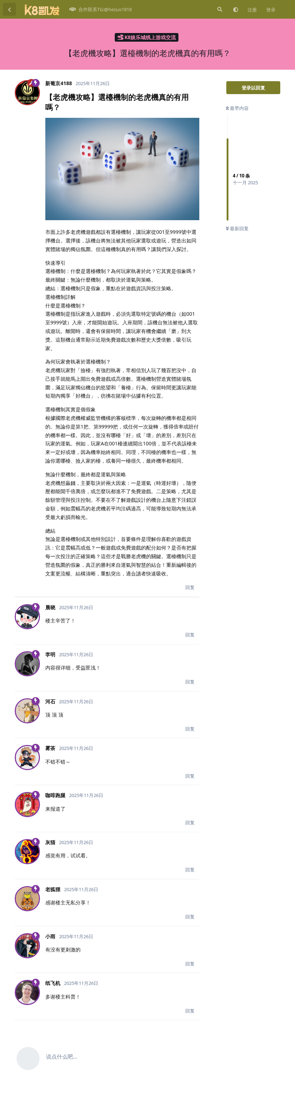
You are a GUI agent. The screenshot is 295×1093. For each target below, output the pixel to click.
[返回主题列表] (9, 9)
